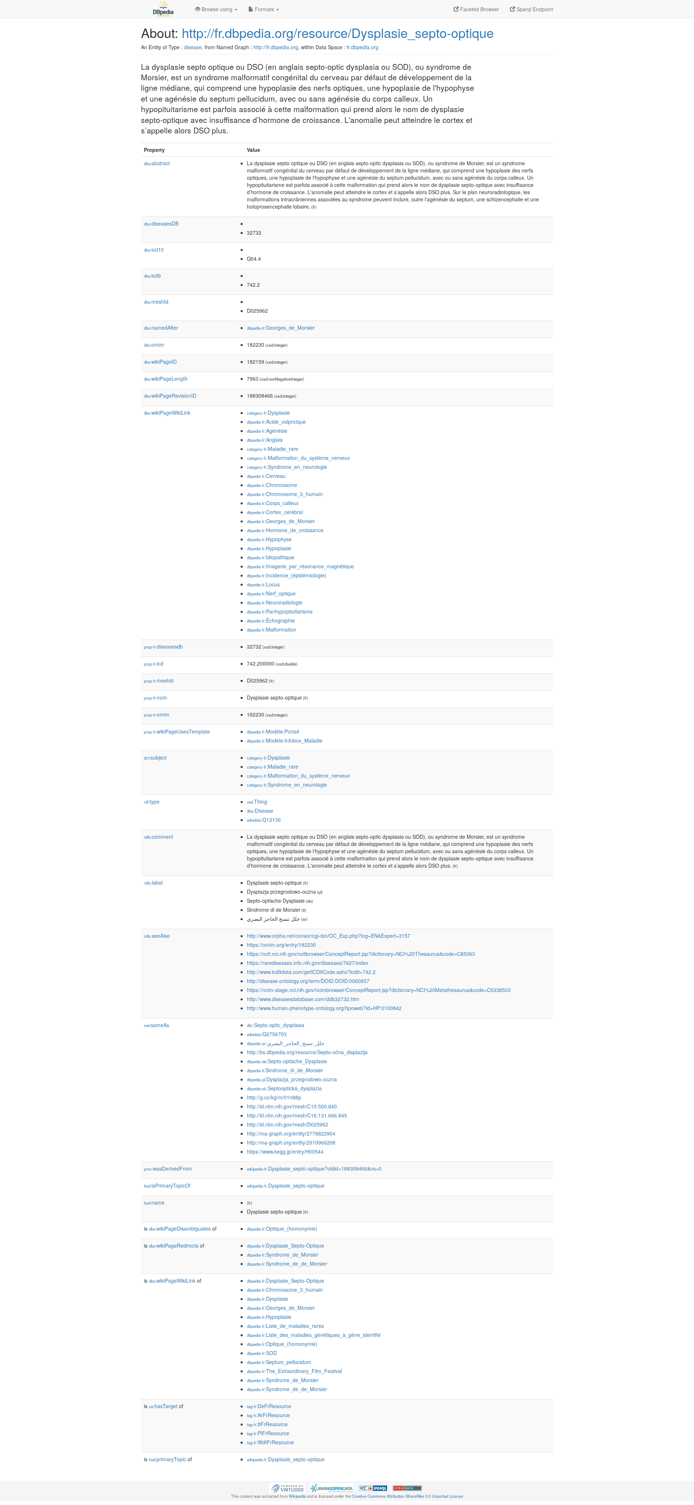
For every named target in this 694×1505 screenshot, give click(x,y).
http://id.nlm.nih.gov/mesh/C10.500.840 (292, 1106)
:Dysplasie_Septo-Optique (285, 1245)
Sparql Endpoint (534, 9)
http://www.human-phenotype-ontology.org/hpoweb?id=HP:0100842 (324, 1008)
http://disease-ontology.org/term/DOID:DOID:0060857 (308, 980)
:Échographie (271, 620)
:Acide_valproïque (276, 421)
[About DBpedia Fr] (163, 9)
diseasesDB (161, 223)
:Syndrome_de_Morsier (282, 1254)
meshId (156, 301)
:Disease (260, 810)
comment (158, 836)
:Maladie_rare (272, 448)
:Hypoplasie (269, 548)
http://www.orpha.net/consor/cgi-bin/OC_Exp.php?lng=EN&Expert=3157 (328, 935)
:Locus (263, 584)
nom (155, 697)
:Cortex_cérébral (275, 512)
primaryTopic (167, 1459)
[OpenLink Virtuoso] (287, 1487)
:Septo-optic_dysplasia (275, 1025)
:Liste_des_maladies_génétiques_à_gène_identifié (314, 1334)
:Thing (257, 801)
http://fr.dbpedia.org (275, 47)
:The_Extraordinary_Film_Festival (294, 1370)
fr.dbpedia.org (362, 47)
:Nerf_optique (271, 593)
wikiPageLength (166, 378)
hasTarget (163, 1406)
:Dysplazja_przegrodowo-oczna (292, 1079)
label (153, 882)
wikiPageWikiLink (167, 412)
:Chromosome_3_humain (285, 493)
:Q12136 (264, 819)
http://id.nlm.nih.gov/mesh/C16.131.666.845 (297, 1115)
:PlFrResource (268, 1433)
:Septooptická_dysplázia (284, 1088)
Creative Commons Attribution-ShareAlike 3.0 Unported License (407, 1496)
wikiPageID (160, 361)
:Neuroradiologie (275, 602)
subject (155, 757)
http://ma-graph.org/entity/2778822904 (291, 1133)
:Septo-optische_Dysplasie (287, 1061)
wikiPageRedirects (173, 1245)
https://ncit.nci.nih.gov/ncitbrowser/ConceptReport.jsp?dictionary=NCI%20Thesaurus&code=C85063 (361, 953)
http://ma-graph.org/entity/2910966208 (291, 1142)
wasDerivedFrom (168, 1168)
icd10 (154, 249)
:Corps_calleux (273, 502)
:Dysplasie (268, 412)
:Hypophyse (269, 539)
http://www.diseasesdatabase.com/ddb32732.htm (303, 998)
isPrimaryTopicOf (167, 1185)
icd (153, 663)
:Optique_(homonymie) (282, 1228)
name (154, 1202)
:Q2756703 (267, 1034)
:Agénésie (267, 430)
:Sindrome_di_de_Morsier (285, 1070)
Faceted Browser (479, 9)
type (151, 801)
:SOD (262, 1352)
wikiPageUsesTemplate (177, 731)
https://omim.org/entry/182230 (281, 944)
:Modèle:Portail (273, 731)
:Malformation (271, 629)
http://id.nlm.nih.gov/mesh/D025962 (287, 1124)
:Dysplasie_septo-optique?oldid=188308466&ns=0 (314, 1168)
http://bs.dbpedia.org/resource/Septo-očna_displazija (307, 1052)
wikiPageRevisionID (170, 395)
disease (193, 47)
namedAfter (161, 327)
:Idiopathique (270, 557)
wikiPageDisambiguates (180, 1228)
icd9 (152, 275)
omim (154, 344)
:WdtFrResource (270, 1442)
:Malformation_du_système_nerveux (298, 457)
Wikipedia (297, 1496)
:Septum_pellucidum (279, 1361)
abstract (157, 163)
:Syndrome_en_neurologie (287, 466)
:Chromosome (272, 484)
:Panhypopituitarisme (280, 611)
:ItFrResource (267, 1424)
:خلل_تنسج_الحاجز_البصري (286, 1043)
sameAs (156, 1025)
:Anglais (265, 439)
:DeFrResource (269, 1406)
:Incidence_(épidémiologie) (286, 575)
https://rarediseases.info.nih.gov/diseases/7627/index (307, 962)
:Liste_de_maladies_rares (285, 1325)
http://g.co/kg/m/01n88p (274, 1097)
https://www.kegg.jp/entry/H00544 (285, 1151)
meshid (159, 680)
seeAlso (157, 935)
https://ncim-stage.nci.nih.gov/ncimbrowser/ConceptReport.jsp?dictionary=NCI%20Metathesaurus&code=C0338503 (379, 989)
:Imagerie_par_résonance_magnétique (300, 566)
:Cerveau (266, 475)
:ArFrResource (268, 1415)
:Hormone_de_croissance (285, 530)
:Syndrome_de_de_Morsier (287, 1263)
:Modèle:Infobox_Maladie (284, 740)
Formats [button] (264, 9)
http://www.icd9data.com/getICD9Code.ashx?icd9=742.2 (311, 971)
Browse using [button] (217, 9)
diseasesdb (163, 646)
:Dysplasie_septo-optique (286, 1185)
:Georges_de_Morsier (281, 327)
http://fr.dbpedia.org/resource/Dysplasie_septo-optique (338, 32)
